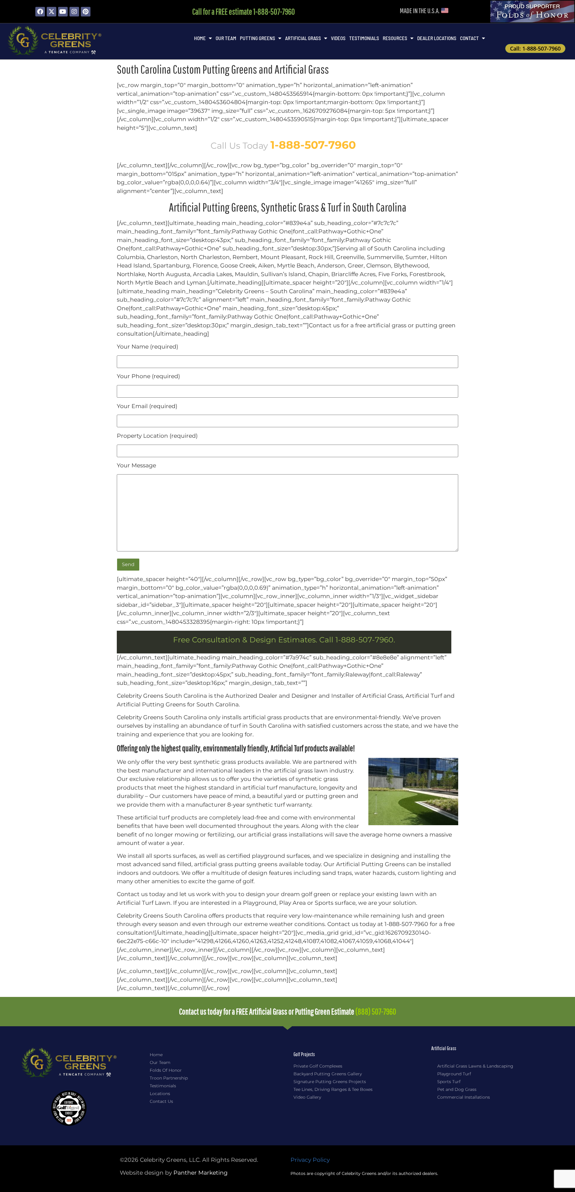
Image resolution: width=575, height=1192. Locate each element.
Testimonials (364, 38)
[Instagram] (74, 11)
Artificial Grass (303, 38)
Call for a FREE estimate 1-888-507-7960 (243, 11)
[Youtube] (63, 11)
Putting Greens (257, 38)
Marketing (200, 1172)
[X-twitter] (51, 11)
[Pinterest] (85, 11)
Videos (338, 38)
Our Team (226, 38)
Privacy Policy (310, 1159)
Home (200, 38)
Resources (395, 38)
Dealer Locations (436, 38)
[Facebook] (40, 11)
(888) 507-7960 (375, 1011)
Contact (469, 38)
